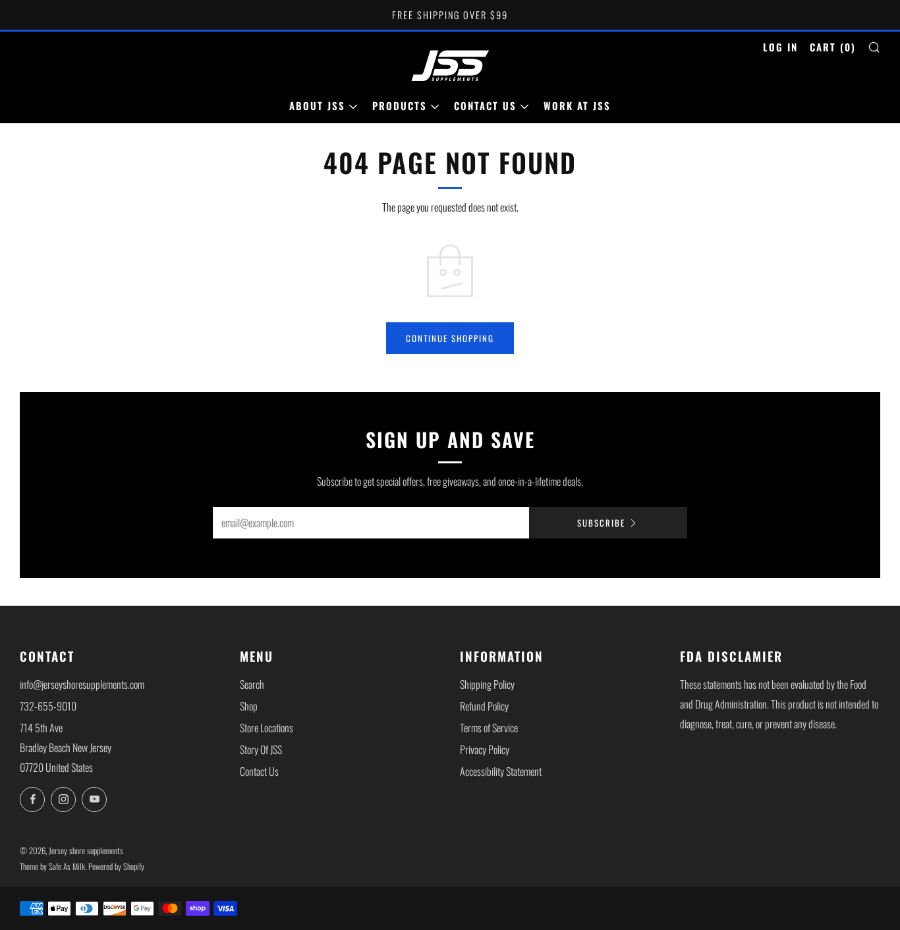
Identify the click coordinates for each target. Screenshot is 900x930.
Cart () (833, 47)
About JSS (317, 105)
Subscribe (601, 522)
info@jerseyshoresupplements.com (82, 684)
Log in (780, 47)
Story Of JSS (261, 749)
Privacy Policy (484, 749)
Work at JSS (577, 105)
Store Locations (266, 728)
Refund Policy (484, 706)
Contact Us (485, 105)
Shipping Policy (487, 684)
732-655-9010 (48, 706)
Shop (249, 706)
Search (252, 684)
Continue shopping (450, 338)
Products (399, 105)
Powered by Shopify (116, 866)
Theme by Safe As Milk (52, 866)
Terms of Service (489, 728)
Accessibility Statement (501, 771)
